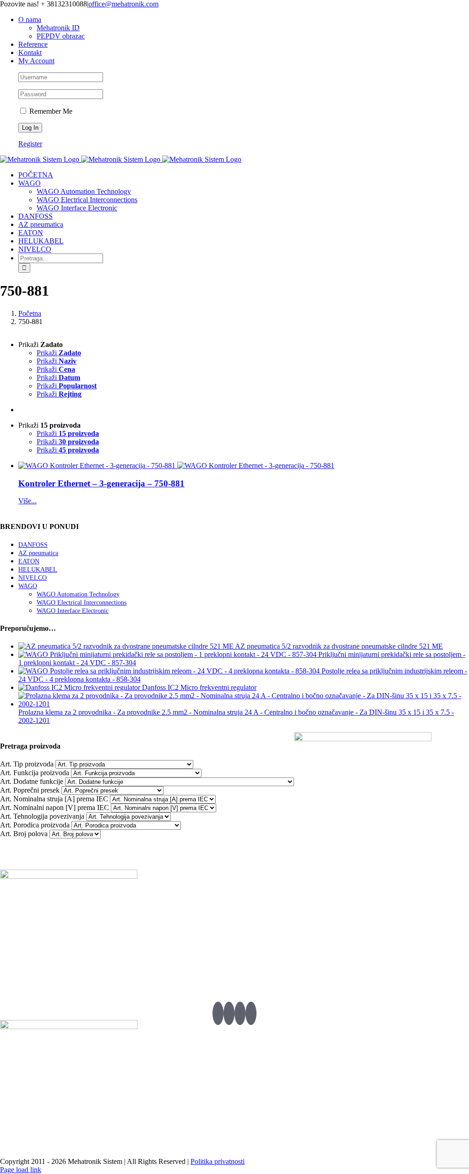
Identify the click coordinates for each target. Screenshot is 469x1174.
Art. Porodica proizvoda (35, 825)
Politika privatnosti (218, 1161)
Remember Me (49, 111)
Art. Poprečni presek (30, 790)
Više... (27, 501)
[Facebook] (229, 1013)
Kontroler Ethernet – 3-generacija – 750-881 (101, 483)
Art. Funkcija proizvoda (34, 773)
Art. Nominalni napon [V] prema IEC (54, 807)
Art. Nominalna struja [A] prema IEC (54, 799)
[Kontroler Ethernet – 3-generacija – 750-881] (176, 466)
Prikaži (59, 353)
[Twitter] (218, 1013)
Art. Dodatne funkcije (31, 781)
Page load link (20, 1170)
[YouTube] (239, 1013)
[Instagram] (250, 1013)
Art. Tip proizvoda (27, 764)
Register (30, 144)
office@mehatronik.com (123, 4)
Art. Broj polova (24, 834)
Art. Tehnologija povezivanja (42, 816)
